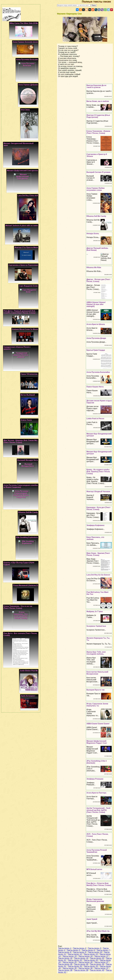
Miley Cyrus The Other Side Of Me (24, 23)
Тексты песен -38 (65, 970)
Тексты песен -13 (91, 954)
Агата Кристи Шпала (96, 324)
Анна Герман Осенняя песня (25, 42)
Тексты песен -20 (97, 958)
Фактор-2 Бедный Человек (98, 491)
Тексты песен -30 (97, 964)
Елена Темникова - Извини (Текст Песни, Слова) (98, 132)
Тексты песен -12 (75, 954)
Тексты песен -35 (69, 968)
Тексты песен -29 (81, 964)
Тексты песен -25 (69, 962)
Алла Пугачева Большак (27, 59)
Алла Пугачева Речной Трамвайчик (97, 851)
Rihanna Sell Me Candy (96, 216)
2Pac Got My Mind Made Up (98, 931)
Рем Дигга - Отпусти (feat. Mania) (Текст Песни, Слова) (99, 884)
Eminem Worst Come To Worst (25, 329)
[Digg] (89, 9)
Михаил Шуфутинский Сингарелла (22, 170)
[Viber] (102, 9)
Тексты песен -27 (101, 962)
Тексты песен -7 (103, 950)
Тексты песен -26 (85, 962)
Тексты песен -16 (85, 956)
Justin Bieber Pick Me (29, 671)
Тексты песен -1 (64, 948)
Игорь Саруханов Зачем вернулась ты (97, 705)
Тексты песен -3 (94, 948)
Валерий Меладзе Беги (27, 460)
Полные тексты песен (98, 1)
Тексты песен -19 (81, 958)
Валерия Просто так (95, 690)
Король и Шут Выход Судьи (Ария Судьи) (19, 563)
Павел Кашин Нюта (95, 387)
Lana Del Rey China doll (28, 196)
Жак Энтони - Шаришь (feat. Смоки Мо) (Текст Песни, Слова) (20, 441)
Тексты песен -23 (91, 960)
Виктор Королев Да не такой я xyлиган (96, 86)
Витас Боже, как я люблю (98, 101)
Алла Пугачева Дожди (96, 338)
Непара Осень (93, 233)
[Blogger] (86, 9)
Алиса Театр (26, 420)
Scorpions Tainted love (96, 626)
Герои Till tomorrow (29, 374)
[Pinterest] (111, 9)
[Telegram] (108, 9)
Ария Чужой (92, 919)
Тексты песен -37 (101, 968)
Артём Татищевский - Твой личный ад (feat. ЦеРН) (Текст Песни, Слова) (98, 810)
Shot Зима (25, 110)
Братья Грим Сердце (96, 350)
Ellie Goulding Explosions (27, 537)
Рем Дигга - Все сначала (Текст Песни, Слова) (20, 634)
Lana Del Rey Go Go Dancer (98, 575)
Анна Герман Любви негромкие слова (96, 189)
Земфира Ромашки (95, 779)
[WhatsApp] (105, 9)
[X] (83, 9)
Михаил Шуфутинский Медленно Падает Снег (97, 742)
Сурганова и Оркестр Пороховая (23, 265)
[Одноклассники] (80, 9)
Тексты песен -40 (97, 970)
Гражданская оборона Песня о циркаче (17, 348)
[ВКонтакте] (77, 9)
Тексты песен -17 (101, 956)
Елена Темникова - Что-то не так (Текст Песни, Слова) (18, 607)
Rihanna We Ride (94, 267)
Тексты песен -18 (65, 958)
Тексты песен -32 (75, 966)
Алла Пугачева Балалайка (98, 372)
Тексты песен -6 (88, 950)
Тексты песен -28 (65, 964)
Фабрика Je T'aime (95, 611)
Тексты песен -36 (85, 968)
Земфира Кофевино (95, 525)
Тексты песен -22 (75, 960)
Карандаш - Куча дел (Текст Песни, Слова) (98, 508)
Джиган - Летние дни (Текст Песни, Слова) (98, 280)
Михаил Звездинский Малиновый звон (19, 144)
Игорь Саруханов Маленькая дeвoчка (95, 900)
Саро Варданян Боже (28, 286)
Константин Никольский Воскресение (97, 673)
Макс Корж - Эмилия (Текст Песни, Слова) (98, 554)
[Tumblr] (99, 9)
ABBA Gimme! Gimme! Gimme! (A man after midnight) (96, 304)
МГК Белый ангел (94, 869)
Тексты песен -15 (69, 956)
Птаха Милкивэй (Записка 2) (25, 585)
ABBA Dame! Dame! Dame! (98, 724)
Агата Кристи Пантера (96, 793)
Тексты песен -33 (91, 966)
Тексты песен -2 (79, 948)
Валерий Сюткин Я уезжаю (99, 172)
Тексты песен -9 (79, 952)
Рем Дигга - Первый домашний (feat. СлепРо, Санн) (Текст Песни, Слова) (20, 312)
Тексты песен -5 (73, 950)
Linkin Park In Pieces (95, 419)
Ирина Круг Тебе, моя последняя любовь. (96, 653)
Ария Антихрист (28, 696)
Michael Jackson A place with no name (21, 225)
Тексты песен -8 (64, 952)
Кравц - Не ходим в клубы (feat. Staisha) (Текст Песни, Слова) (98, 472)
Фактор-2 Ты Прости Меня (26, 247)
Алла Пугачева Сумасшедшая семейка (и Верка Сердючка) (21, 486)
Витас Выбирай (28, 395)
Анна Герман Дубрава (28, 85)
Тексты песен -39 (81, 970)
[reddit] (93, 9)
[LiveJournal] (96, 9)
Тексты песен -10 (95, 952)
